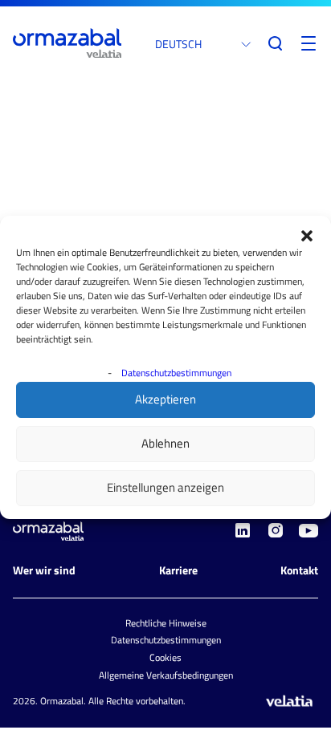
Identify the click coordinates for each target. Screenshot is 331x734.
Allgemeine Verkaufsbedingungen (166, 675)
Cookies (165, 657)
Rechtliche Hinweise (165, 623)
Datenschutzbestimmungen (176, 372)
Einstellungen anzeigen (165, 487)
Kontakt (299, 570)
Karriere (178, 570)
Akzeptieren (165, 399)
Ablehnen (165, 443)
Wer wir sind (44, 570)
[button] (307, 236)
